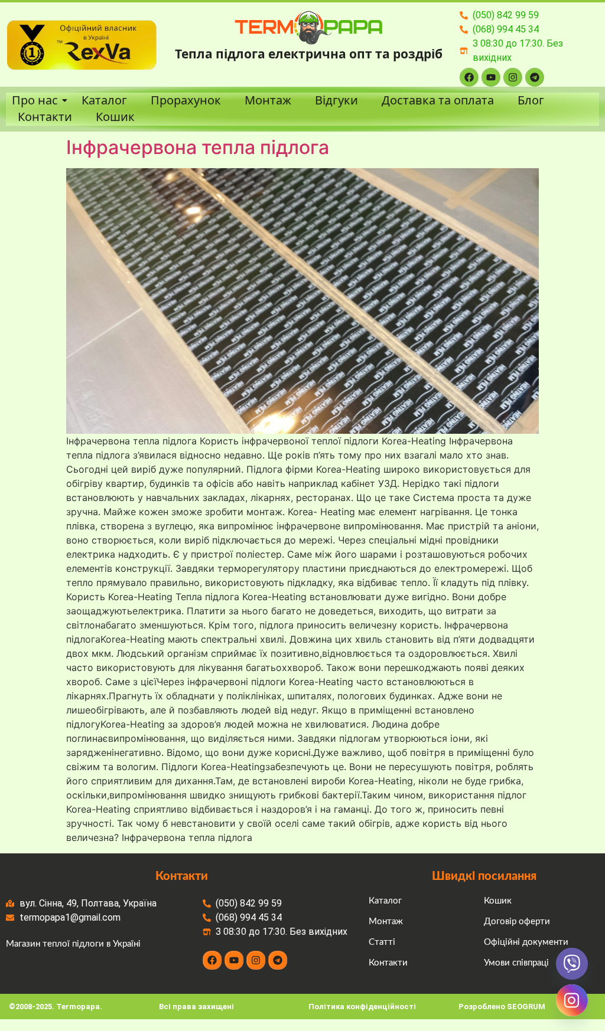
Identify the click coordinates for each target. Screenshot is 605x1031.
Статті (382, 942)
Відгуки (336, 100)
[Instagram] (512, 77)
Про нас (35, 100)
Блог (531, 100)
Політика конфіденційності (362, 1006)
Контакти (45, 117)
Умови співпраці (516, 962)
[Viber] (572, 964)
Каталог (104, 100)
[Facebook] (469, 77)
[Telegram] (534, 77)
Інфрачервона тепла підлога (197, 147)
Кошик (115, 117)
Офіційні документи (526, 942)
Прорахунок (186, 100)
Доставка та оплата (438, 100)
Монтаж (268, 100)
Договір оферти (517, 921)
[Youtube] (491, 77)
